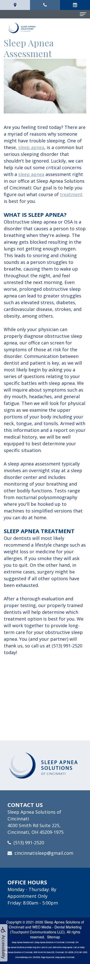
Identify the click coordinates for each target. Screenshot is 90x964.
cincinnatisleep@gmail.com (43, 853)
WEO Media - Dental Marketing (57, 926)
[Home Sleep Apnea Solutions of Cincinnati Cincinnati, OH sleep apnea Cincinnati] (45, 765)
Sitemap (53, 936)
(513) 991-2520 (29, 843)
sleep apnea (31, 147)
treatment (71, 194)
